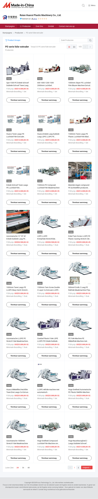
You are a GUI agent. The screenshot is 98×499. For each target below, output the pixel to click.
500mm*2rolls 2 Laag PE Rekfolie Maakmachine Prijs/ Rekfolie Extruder (79, 290)
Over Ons (39, 26)
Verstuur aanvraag (18, 100)
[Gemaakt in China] (19, 5)
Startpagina (10, 26)
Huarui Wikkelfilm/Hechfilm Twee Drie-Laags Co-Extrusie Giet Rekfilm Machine (17, 392)
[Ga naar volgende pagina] (90, 47)
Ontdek (51, 26)
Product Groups (13, 40)
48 (29, 467)
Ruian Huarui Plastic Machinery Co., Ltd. (40, 15)
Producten (26, 26)
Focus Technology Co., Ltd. (45, 482)
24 (18, 468)
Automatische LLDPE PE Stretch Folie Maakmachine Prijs (17, 341)
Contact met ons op (67, 26)
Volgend (86, 467)
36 (23, 467)
